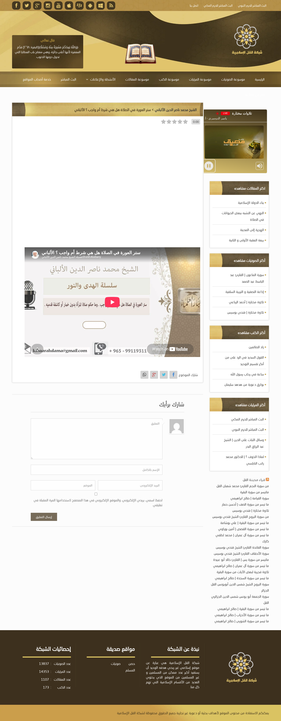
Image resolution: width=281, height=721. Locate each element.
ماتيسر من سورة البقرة (254, 492)
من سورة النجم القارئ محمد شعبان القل (242, 486)
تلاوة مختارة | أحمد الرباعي (246, 302)
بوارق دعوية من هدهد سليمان (244, 384)
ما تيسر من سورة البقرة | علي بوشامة (244, 523)
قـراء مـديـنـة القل (254, 480)
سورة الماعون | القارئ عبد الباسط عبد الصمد (247, 278)
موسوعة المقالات (137, 79)
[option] (48, 48)
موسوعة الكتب (169, 79)
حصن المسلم (130, 667)
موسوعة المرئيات (200, 79)
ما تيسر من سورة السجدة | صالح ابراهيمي (242, 578)
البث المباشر (68, 79)
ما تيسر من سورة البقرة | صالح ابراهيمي (243, 609)
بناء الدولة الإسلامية (251, 202)
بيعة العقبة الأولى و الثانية (246, 240)
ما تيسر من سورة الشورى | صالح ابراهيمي (241, 621)
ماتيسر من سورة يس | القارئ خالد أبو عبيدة (241, 559)
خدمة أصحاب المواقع (37, 79)
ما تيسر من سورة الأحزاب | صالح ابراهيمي (242, 615)
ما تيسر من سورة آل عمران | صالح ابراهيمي (241, 566)
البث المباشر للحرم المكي (247, 419)
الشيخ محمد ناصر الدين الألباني (176, 110)
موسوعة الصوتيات (233, 79)
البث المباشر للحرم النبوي (248, 429)
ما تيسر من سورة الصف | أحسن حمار (245, 504)
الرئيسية (260, 79)
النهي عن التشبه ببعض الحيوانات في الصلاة (243, 216)
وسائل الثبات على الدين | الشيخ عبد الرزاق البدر (244, 443)
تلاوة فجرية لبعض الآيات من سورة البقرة (243, 572)
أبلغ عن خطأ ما (255, 95)
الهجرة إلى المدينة (252, 230)
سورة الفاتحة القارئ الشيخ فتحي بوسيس (242, 547)
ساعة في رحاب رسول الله (247, 374)
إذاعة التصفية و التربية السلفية (244, 292)
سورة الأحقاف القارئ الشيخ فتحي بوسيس (241, 553)
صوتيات (116, 663)
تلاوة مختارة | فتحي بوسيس (245, 312)
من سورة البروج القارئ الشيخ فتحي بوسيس (240, 516)
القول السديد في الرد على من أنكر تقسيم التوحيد (244, 360)
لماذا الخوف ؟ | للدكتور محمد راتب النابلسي (245, 460)
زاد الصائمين (256, 347)
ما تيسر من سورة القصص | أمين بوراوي (243, 529)
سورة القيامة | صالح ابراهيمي (250, 498)
